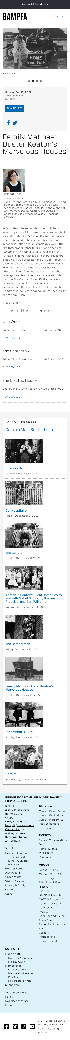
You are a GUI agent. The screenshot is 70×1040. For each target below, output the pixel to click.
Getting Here (13, 868)
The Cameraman (17, 644)
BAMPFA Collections (52, 895)
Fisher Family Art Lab (53, 924)
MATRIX (44, 890)
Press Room (46, 920)
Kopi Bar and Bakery (52, 915)
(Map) (9, 817)
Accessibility (13, 872)
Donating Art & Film (20, 958)
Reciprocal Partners (19, 981)
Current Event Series (52, 811)
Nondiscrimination (17, 1000)
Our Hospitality (16, 510)
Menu (59, 16)
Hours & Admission (17, 853)
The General (14, 552)
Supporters (12, 984)
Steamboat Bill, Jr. (19, 732)
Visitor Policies (14, 881)
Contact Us (12, 829)
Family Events (48, 848)
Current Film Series (51, 819)
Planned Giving (17, 961)
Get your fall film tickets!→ (35, 4)
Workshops (46, 852)
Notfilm (10, 774)
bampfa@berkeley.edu (19, 825)
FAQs (42, 928)
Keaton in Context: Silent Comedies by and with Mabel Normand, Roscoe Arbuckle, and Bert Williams (33, 598)
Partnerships (47, 936)
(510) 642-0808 (15, 821)
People (43, 911)
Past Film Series (49, 827)
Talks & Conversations (53, 840)
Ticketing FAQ (16, 857)
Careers (44, 932)
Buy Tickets (15, 108)
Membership (13, 965)
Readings (45, 857)
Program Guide (48, 941)
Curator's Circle (17, 969)
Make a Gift (12, 953)
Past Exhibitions (49, 823)
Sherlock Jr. (14, 468)
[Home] (18, 16)
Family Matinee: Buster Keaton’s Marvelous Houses (29, 687)
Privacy (10, 1005)
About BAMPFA (49, 869)
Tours (42, 844)
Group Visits (13, 876)
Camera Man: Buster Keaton (31, 429)
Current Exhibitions (51, 815)
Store (8, 893)
